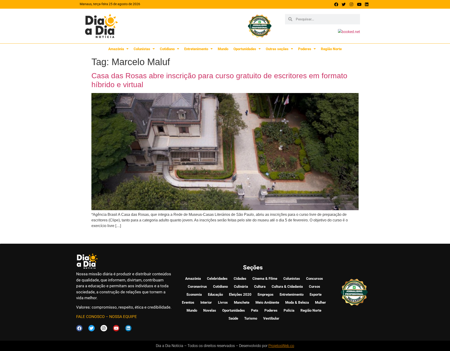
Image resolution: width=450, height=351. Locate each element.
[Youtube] (359, 4)
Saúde (233, 318)
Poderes (304, 49)
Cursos (314, 286)
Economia (194, 294)
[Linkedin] (366, 4)
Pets (254, 310)
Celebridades (217, 278)
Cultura (260, 286)
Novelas (209, 310)
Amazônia (116, 49)
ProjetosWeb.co (281, 346)
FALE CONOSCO (90, 316)
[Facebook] (336, 4)
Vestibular (271, 318)
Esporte (316, 294)
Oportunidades (244, 49)
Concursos (314, 278)
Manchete (241, 302)
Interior (206, 302)
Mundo (223, 49)
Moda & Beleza (297, 302)
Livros (223, 302)
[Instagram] (351, 4)
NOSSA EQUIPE (123, 316)
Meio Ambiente (267, 302)
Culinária (241, 286)
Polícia (289, 310)
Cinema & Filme (264, 278)
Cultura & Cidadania (287, 286)
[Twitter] (344, 4)
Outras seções (277, 49)
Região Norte (331, 49)
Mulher (320, 302)
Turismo (250, 318)
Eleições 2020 (240, 294)
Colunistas (142, 49)
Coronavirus (197, 286)
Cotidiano (167, 49)
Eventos (188, 302)
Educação (215, 294)
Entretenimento (196, 49)
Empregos (266, 294)
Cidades (240, 278)
